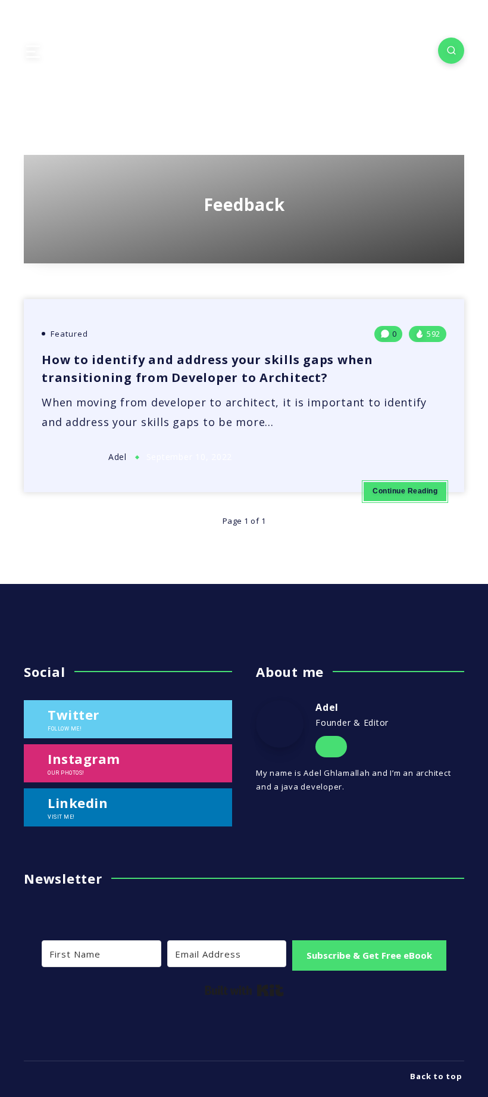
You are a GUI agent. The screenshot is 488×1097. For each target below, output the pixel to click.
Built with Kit (244, 990)
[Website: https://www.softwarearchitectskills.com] (331, 747)
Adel (327, 707)
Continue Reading (405, 491)
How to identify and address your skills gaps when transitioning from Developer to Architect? (207, 369)
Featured (69, 333)
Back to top (437, 1076)
